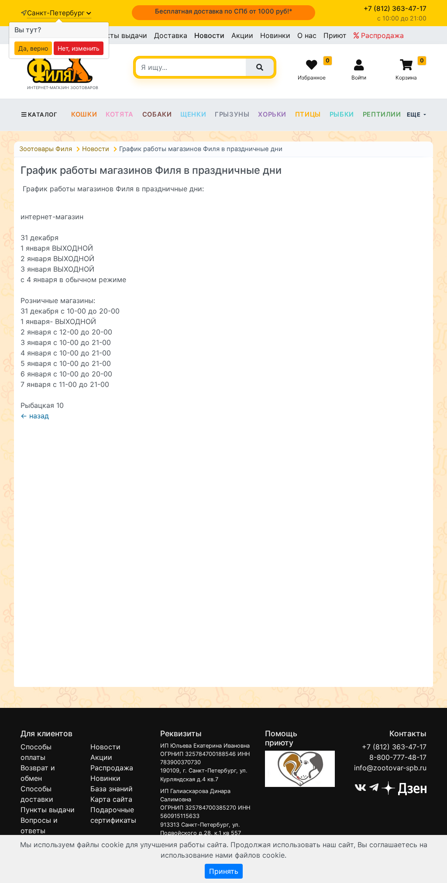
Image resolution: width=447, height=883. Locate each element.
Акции (242, 35)
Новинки (275, 35)
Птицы (308, 114)
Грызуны (232, 114)
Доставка (170, 35)
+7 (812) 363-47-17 (394, 746)
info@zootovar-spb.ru (390, 767)
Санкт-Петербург (56, 13)
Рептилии (382, 114)
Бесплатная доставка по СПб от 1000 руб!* (223, 11)
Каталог (42, 114)
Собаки (157, 114)
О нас (306, 35)
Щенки (193, 114)
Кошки (84, 114)
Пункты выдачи (120, 35)
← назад (35, 415)
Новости (209, 35)
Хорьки (272, 114)
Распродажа (381, 35)
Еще (414, 114)
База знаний (111, 788)
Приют (335, 35)
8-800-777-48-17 (397, 757)
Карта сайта (111, 799)
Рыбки (342, 114)
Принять (223, 871)
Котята (120, 114)
